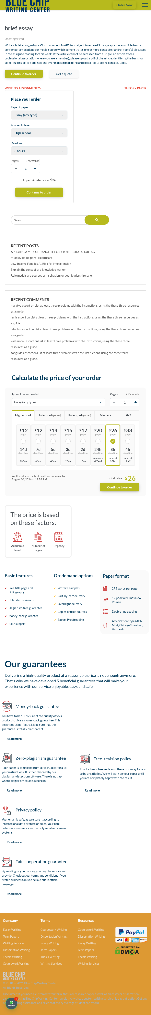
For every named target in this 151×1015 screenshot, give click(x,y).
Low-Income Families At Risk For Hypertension (41, 263)
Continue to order (23, 74)
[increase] (35, 168)
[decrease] (16, 168)
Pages (15, 160)
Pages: (114, 394)
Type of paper (19, 107)
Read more (14, 738)
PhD (128, 415)
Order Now (124, 5)
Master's (105, 415)
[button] (11, 1003)
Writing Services (14, 943)
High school (23, 415)
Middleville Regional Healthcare (31, 257)
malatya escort (20, 305)
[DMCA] (127, 950)
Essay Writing (12, 929)
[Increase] (135, 402)
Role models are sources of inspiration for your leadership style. (51, 275)
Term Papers (11, 936)
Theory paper (135, 88)
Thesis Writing (12, 957)
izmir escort (18, 317)
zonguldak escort (22, 353)
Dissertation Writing (16, 950)
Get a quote (64, 74)
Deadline (16, 143)
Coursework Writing (16, 963)
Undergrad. (49, 415)
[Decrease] (114, 402)
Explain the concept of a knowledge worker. (38, 269)
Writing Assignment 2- (23, 88)
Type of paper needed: (26, 394)
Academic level (20, 125)
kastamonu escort (22, 341)
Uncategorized (14, 38)
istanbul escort (20, 329)
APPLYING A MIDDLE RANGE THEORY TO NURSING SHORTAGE (54, 252)
